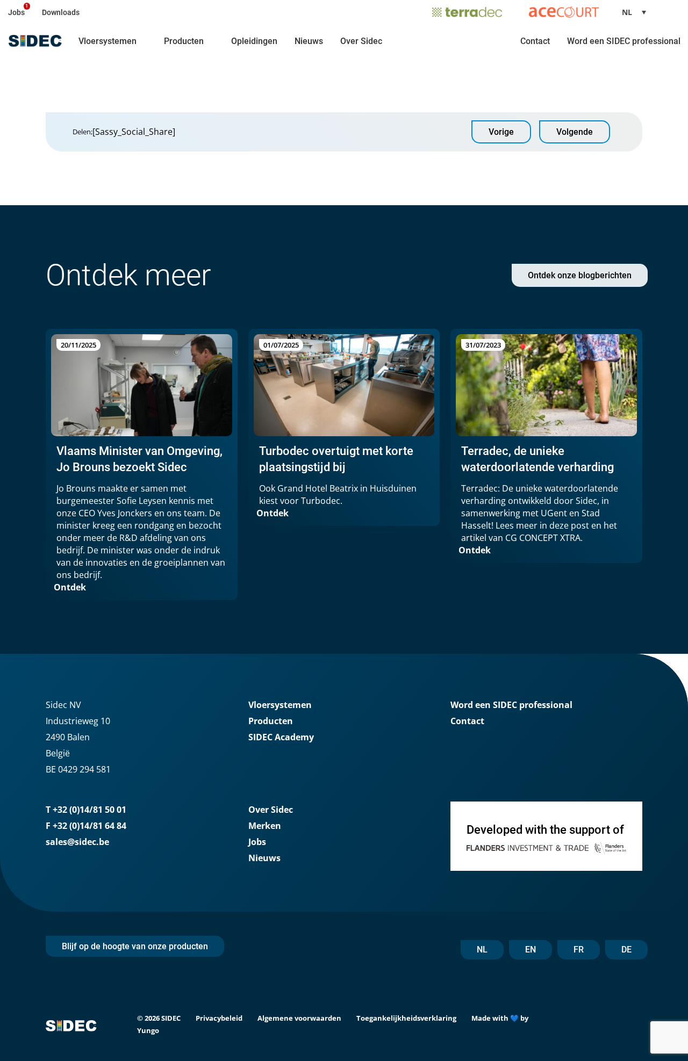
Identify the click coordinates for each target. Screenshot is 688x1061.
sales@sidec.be (77, 842)
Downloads (61, 12)
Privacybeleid (219, 1018)
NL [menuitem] (627, 12)
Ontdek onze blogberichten (580, 275)
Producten (184, 41)
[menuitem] (638, 12)
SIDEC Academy (281, 737)
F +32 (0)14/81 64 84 (86, 826)
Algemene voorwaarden (299, 1018)
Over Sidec (361, 41)
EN (530, 949)
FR (579, 949)
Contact (535, 41)
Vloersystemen (107, 41)
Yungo (148, 1030)
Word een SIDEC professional (623, 41)
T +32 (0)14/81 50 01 (86, 809)
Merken (264, 826)
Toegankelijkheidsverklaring (406, 1018)
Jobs (16, 12)
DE (626, 949)
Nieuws (309, 41)
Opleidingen (254, 41)
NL (482, 949)
